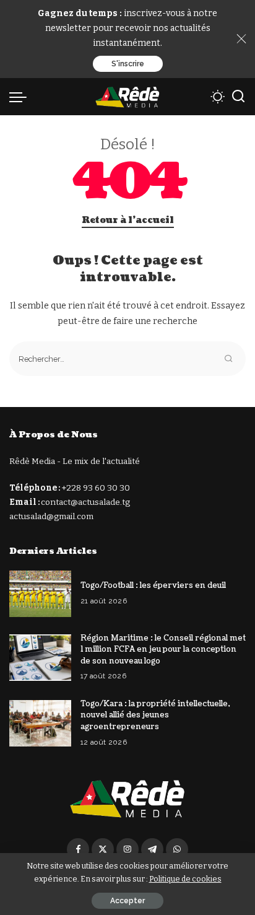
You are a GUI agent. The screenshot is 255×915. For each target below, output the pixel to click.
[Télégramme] (152, 849)
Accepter (127, 900)
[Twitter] (103, 849)
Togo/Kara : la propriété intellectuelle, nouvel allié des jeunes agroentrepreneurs (155, 715)
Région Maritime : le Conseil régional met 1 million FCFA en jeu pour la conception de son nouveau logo (163, 650)
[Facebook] (78, 849)
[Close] (241, 39)
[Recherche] (238, 96)
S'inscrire (127, 63)
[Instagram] (127, 849)
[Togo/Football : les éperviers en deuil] (40, 594)
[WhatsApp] (177, 849)
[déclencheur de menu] (21, 96)
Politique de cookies (185, 878)
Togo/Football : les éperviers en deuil (153, 585)
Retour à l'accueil (128, 220)
